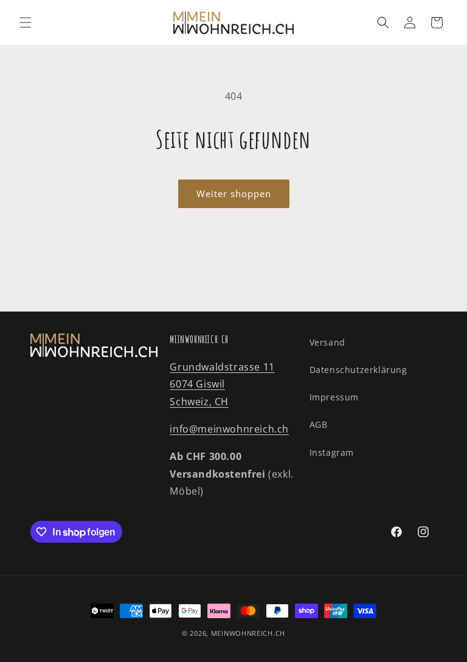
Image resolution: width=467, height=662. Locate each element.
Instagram (332, 452)
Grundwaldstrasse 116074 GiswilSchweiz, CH (222, 384)
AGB (319, 424)
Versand (327, 342)
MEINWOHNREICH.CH (248, 633)
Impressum (334, 397)
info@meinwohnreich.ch (229, 429)
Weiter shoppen (233, 193)
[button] (25, 22)
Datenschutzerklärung (358, 369)
